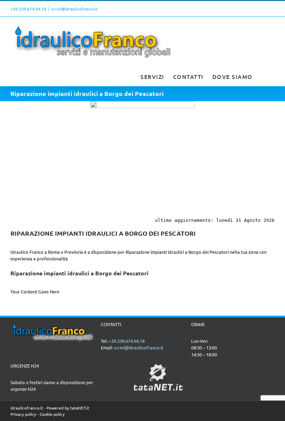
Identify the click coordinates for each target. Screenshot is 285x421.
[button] (263, 75)
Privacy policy (23, 414)
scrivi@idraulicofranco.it (74, 8)
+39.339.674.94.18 (28, 8)
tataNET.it (79, 408)
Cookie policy (52, 414)
